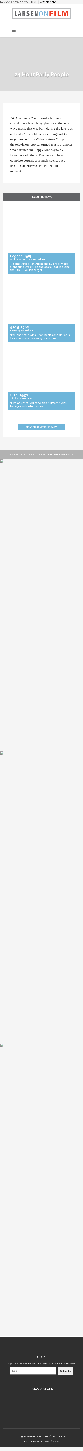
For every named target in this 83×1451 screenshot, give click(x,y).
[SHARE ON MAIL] (17, 113)
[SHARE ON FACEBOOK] (13, 113)
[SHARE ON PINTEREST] (15, 113)
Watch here (48, 2)
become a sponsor (60, 454)
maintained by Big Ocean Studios (41, 1441)
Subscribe (65, 1371)
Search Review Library (41, 427)
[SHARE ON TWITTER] (11, 113)
